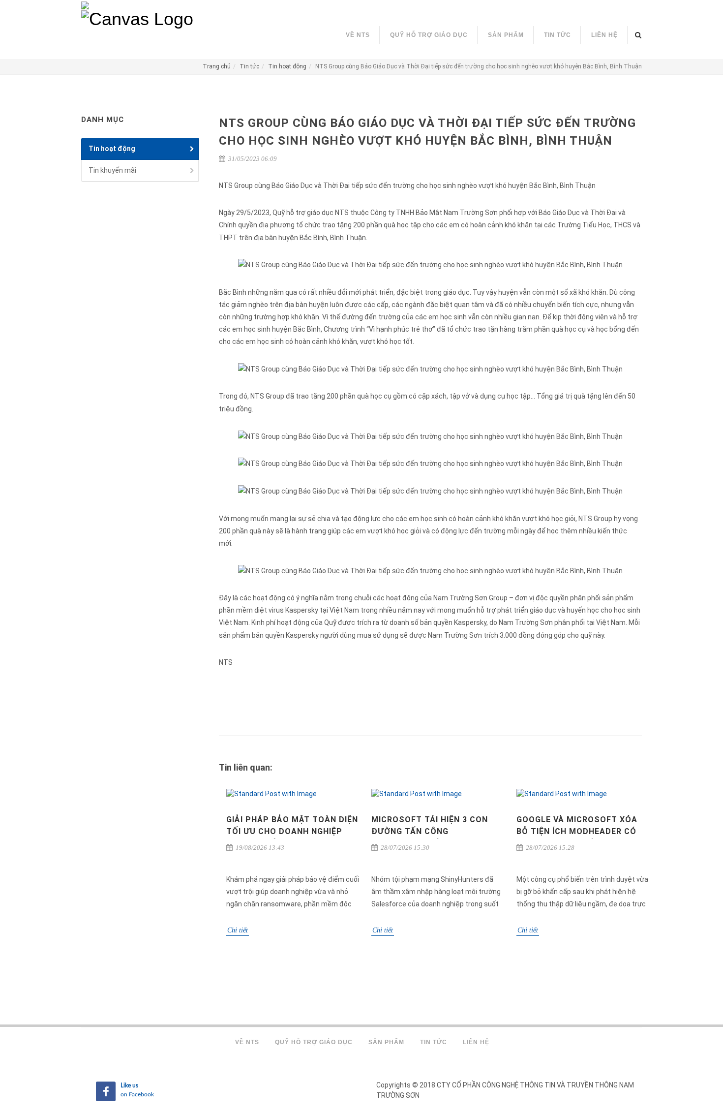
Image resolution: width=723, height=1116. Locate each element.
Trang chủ (217, 66)
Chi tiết (237, 930)
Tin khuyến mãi (112, 170)
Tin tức (249, 66)
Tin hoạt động (287, 66)
